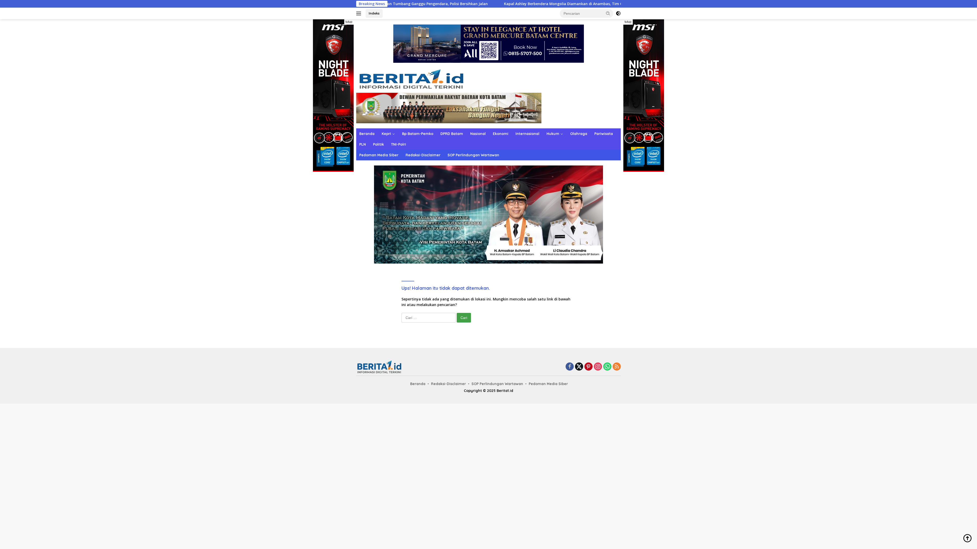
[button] (608, 13)
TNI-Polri (398, 144)
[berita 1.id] (411, 80)
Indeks (374, 13)
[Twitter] (579, 366)
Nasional (478, 133)
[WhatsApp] (607, 366)
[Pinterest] (588, 366)
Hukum (553, 133)
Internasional (527, 133)
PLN (362, 144)
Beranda (367, 133)
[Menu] (359, 13)
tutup (349, 22)
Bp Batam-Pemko (417, 133)
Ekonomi (500, 133)
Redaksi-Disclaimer (423, 155)
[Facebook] (570, 366)
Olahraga (578, 133)
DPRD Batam (451, 133)
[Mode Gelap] (618, 13)
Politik (378, 144)
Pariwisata (603, 133)
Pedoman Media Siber (378, 155)
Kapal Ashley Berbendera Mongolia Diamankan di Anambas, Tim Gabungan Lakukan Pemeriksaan (536, 4)
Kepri (386, 133)
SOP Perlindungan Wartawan (473, 155)
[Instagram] (598, 366)
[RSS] (617, 366)
